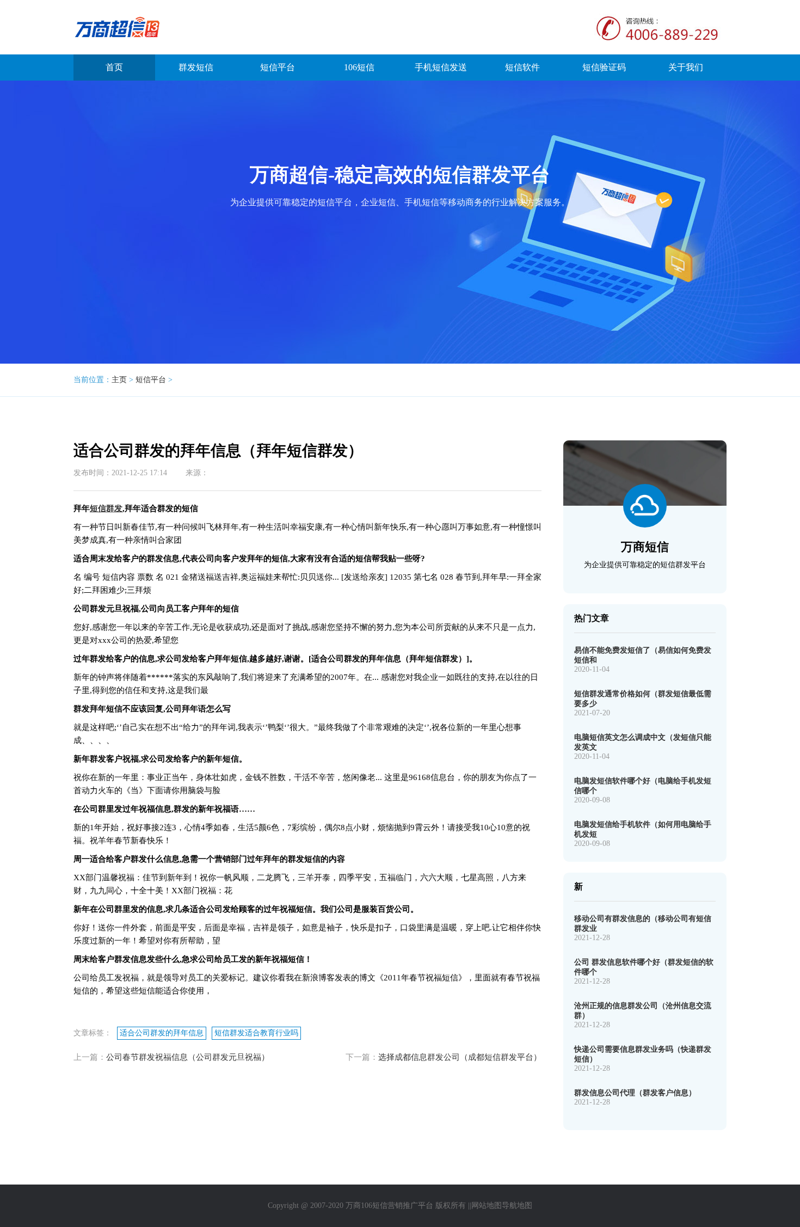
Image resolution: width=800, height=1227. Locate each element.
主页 (119, 380)
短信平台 (277, 67)
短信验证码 (604, 67)
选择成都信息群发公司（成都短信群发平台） (459, 1057)
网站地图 (486, 1205)
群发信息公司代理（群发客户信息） (635, 1093)
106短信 (359, 67)
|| (469, 1205)
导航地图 (517, 1205)
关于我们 (685, 67)
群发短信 (196, 67)
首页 (114, 67)
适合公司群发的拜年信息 (162, 1033)
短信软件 (522, 67)
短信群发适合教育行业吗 (256, 1033)
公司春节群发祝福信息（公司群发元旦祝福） (187, 1057)
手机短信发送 (441, 67)
